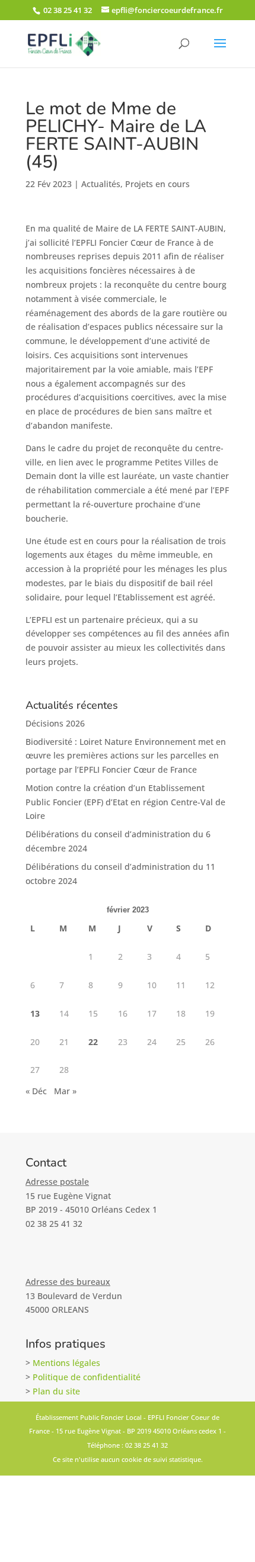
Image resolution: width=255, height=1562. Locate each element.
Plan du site (56, 1391)
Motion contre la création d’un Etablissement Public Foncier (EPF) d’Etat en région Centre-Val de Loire (125, 802)
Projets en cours (157, 183)
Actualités (100, 183)
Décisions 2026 (55, 723)
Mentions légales (66, 1362)
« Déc (36, 1091)
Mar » (65, 1091)
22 (93, 1041)
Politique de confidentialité (87, 1377)
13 (35, 1013)
